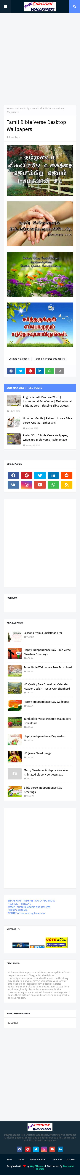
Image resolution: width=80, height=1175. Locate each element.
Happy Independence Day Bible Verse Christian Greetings (47, 652)
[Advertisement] (40, 59)
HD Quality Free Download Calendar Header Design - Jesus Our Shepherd (47, 686)
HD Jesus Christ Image (37, 753)
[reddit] (66, 475)
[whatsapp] (53, 485)
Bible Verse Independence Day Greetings (43, 790)
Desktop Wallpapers (25, 108)
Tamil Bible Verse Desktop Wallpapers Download (47, 721)
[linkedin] (53, 475)
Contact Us (56, 1160)
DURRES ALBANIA (18, 910)
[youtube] (40, 485)
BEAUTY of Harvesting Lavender (26, 913)
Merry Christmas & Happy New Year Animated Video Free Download (46, 772)
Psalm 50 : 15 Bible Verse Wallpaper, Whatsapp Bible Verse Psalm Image (45, 437)
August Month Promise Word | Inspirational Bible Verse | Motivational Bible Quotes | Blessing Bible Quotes (47, 401)
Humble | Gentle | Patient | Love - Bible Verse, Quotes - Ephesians (47, 420)
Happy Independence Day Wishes (44, 736)
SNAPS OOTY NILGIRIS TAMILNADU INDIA (31, 900)
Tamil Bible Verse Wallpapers (50, 359)
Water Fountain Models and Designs (29, 907)
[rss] (66, 485)
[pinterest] (27, 475)
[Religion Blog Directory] (37, 947)
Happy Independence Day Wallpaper (46, 701)
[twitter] (40, 475)
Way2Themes (37, 1166)
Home (10, 108)
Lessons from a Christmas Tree (43, 633)
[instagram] (27, 485)
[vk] (13, 485)
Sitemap (71, 1160)
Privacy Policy (37, 1160)
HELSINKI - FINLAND (19, 903)
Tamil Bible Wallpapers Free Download (48, 667)
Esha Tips (14, 137)
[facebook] (13, 475)
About (21, 1160)
